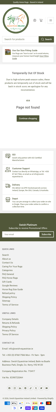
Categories (7, 270)
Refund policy (8, 293)
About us (6, 259)
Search (48, 39)
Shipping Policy (9, 297)
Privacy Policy (9, 330)
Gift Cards (7, 282)
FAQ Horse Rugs (10, 278)
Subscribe (46, 234)
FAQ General (8, 274)
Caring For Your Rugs (12, 266)
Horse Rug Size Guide (12, 289)
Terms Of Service (10, 334)
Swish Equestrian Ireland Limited (22, 398)
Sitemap (6, 301)
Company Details (10, 319)
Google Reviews (10, 285)
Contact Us (7, 262)
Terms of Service (10, 304)
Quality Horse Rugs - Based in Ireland (28, 2)
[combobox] (28, 39)
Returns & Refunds (11, 323)
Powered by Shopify (45, 398)
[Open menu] (51, 20)
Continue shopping (28, 118)
